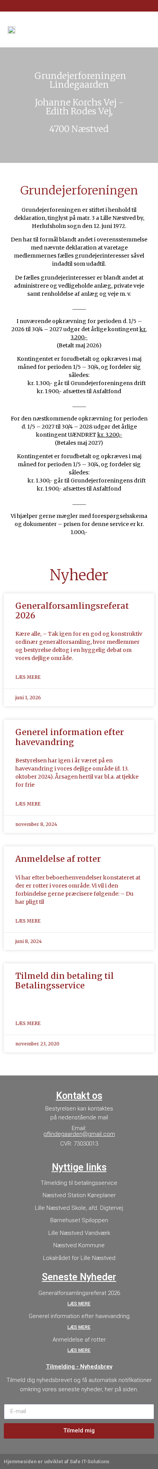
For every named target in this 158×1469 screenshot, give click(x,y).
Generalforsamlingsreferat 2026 (72, 611)
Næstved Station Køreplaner (79, 1195)
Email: (79, 1131)
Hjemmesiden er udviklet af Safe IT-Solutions (56, 1461)
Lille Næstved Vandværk (79, 1232)
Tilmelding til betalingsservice (79, 1182)
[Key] (148, 6)
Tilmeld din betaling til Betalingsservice (64, 981)
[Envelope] (136, 6)
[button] (145, 29)
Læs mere (28, 677)
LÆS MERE (79, 1304)
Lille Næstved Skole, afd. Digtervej (79, 1207)
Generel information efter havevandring (69, 737)
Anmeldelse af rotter (58, 859)
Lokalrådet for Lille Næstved (79, 1258)
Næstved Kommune (79, 1245)
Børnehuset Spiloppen (79, 1220)
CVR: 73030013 (79, 1143)
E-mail (12, 1401)
